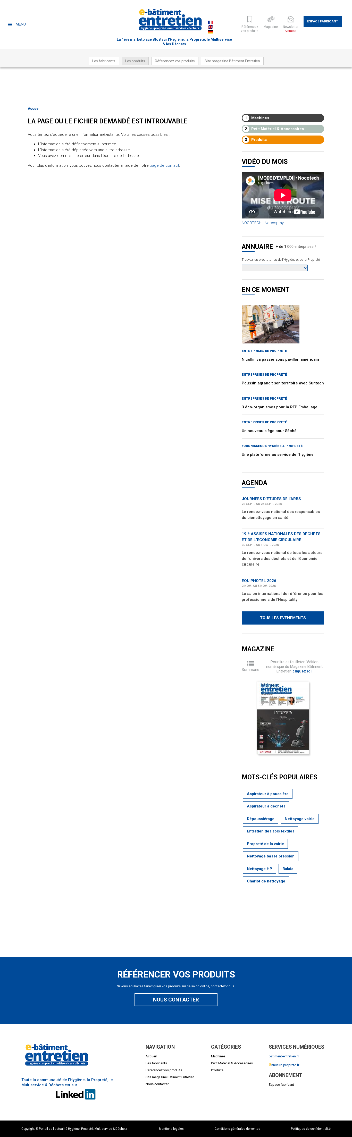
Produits (256, 139)
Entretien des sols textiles (270, 831)
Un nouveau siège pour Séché (269, 430)
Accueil (34, 108)
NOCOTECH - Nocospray (263, 223)
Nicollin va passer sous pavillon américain (280, 359)
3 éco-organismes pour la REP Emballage (279, 407)
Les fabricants (103, 61)
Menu (20, 24)
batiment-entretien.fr (284, 1056)
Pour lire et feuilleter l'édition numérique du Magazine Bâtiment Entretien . (294, 667)
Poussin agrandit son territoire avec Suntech (283, 383)
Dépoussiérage (260, 818)
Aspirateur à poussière (268, 793)
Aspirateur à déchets (266, 806)
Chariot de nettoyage (266, 881)
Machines (257, 118)
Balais (287, 868)
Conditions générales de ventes (237, 1129)
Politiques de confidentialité (311, 1129)
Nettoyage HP (259, 868)
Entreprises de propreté (264, 351)
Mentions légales (171, 1129)
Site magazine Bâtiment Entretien (232, 61)
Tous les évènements (283, 618)
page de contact (164, 165)
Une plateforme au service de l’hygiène (278, 454)
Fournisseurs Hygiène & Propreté (272, 446)
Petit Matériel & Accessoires (274, 129)
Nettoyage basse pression (271, 856)
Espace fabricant (322, 21)
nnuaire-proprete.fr (284, 1065)
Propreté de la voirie (265, 843)
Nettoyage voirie (300, 818)
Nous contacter (176, 1000)
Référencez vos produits (175, 61)
